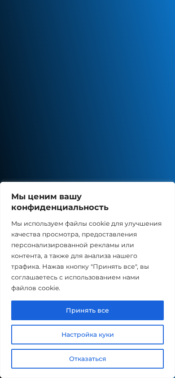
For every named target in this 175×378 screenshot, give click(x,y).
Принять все (87, 310)
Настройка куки (87, 335)
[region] (87, 280)
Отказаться (87, 359)
